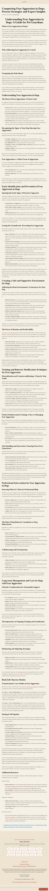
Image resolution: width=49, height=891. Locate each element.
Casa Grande (23, 848)
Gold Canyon (32, 851)
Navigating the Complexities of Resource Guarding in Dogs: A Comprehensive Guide (25, 825)
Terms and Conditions (24, 864)
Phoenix (9, 848)
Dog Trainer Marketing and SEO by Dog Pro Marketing (24, 882)
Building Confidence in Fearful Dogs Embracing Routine (18, 827)
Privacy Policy (24, 861)
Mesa (39, 851)
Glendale (25, 851)
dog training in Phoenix (32, 686)
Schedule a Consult (43, 889)
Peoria (18, 855)
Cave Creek (31, 848)
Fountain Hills (11, 851)
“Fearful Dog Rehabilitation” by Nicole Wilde (17, 788)
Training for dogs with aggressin (9, 332)
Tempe (39, 855)
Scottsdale (33, 855)
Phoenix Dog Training (21, 866)
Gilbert (18, 851)
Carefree (16, 848)
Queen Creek (25, 855)
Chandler (39, 848)
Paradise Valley (11, 855)
